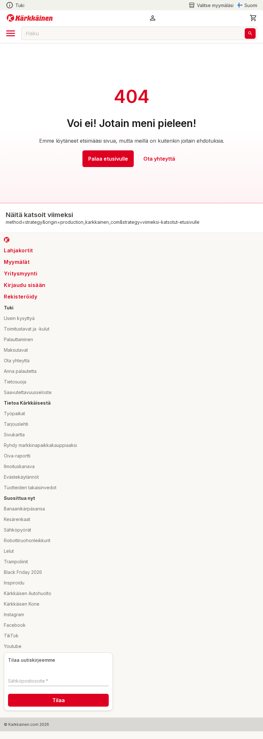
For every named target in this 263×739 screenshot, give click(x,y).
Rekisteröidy (20, 296)
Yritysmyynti (20, 273)
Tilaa (58, 700)
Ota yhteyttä (159, 158)
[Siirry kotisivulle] (29, 18)
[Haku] (250, 33)
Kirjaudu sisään (25, 285)
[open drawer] (10, 33)
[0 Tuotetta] (253, 18)
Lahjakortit (18, 250)
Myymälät (17, 262)
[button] (211, 5)
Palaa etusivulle (108, 158)
